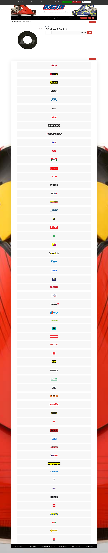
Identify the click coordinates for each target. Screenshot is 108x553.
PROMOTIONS (60, 17)
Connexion (84, 17)
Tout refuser (77, 1)
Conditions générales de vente (48, 546)
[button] (40, 27)
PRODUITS (49, 17)
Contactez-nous (89, 546)
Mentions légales (63, 546)
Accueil (17, 17)
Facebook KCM (33, 546)
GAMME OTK (28, 17)
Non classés (18, 21)
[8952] (90, 33)
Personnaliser (86, 1)
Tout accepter (67, 1)
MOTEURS (39, 17)
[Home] (54, 5)
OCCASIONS (70, 17)
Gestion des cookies (76, 546)
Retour (91, 22)
